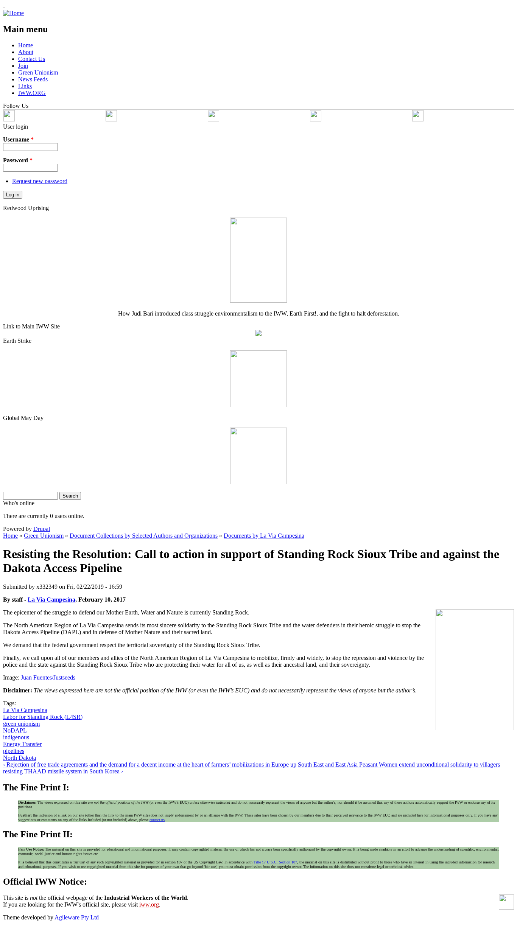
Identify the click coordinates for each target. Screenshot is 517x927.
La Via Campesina (51, 599)
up (293, 764)
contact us (157, 820)
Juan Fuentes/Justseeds (48, 677)
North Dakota (19, 757)
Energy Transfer (22, 744)
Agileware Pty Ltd (77, 917)
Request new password (39, 181)
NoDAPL (15, 730)
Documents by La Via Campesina (264, 535)
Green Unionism (44, 535)
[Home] (13, 13)
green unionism (21, 723)
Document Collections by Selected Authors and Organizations (144, 535)
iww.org (149, 904)
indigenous (16, 737)
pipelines (13, 751)
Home (10, 535)
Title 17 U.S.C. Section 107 (275, 862)
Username (18, 139)
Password (18, 160)
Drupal (41, 529)
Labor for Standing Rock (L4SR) (43, 717)
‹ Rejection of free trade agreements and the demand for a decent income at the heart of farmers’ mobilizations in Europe (146, 764)
